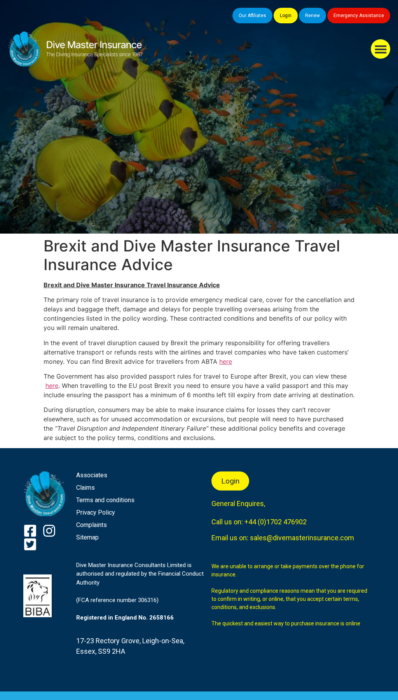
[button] (380, 49)
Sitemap (87, 537)
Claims (85, 487)
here (225, 361)
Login (286, 15)
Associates (91, 475)
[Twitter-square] (30, 544)
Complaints (91, 525)
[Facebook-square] (30, 531)
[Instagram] (49, 531)
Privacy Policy (95, 512)
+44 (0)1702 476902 (275, 522)
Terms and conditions (105, 500)
